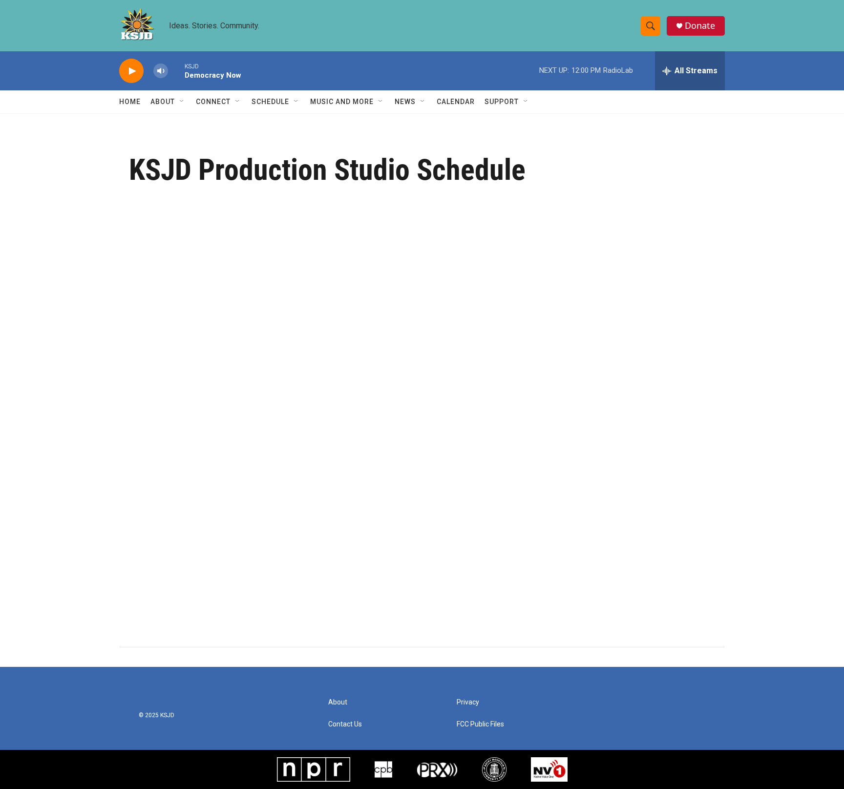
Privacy (468, 702)
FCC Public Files (480, 724)
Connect (213, 102)
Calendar (456, 102)
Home (130, 102)
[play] (131, 71)
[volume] (160, 71)
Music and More (342, 102)
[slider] (176, 70)
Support (502, 102)
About (162, 102)
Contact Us (345, 724)
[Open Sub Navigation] (182, 102)
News (405, 102)
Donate (700, 26)
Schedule (270, 102)
